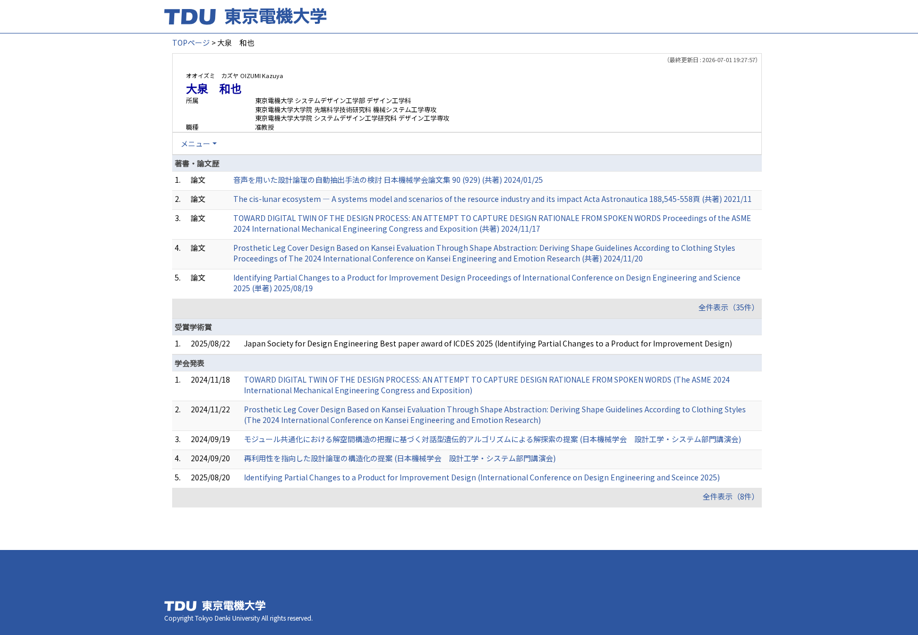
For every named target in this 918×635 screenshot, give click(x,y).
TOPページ (191, 42)
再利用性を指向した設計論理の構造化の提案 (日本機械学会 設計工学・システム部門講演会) (400, 458)
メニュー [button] (195, 143)
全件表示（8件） (731, 496)
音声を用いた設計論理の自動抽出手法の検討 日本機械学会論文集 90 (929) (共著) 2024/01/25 (388, 179)
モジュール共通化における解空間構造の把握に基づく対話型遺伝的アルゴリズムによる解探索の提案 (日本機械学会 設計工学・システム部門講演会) (492, 439)
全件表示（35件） (729, 307)
